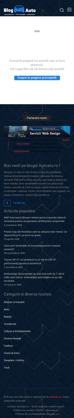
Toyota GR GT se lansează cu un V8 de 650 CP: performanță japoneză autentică (30, 261)
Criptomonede (21, 151)
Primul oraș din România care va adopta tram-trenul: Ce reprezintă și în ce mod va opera (35, 233)
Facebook (19, 203)
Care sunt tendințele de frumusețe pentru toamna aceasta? (32, 247)
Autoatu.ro (56, 397)
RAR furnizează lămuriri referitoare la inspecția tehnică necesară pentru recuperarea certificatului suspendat (35, 219)
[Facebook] (7, 203)
